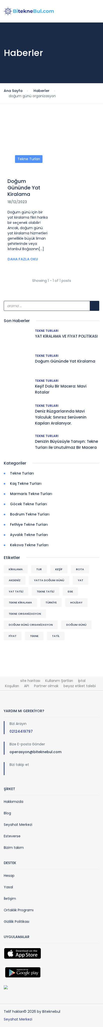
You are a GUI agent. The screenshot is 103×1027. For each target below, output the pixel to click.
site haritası (30, 680)
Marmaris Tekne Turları (31, 493)
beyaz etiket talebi (80, 685)
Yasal (8, 887)
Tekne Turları (29, 158)
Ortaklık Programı (19, 910)
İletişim (10, 898)
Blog (7, 813)
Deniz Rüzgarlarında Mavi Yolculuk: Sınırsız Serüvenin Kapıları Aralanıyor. (60, 417)
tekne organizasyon (25, 614)
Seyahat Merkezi (18, 824)
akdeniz (14, 580)
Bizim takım (14, 847)
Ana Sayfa (13, 90)
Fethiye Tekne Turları (29, 524)
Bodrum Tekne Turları (30, 514)
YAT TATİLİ (16, 591)
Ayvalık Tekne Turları (29, 534)
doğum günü (76, 625)
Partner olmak (46, 685)
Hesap (9, 875)
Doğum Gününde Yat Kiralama (24, 188)
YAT (80, 580)
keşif (58, 569)
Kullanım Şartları (59, 680)
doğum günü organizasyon (31, 625)
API (26, 685)
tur (39, 569)
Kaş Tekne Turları (26, 483)
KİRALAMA (16, 569)
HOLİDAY (76, 602)
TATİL (56, 636)
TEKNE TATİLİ (45, 591)
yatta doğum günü (49, 580)
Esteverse (12, 836)
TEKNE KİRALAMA (20, 602)
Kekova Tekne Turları (29, 544)
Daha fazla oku (23, 259)
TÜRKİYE (51, 602)
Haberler (42, 90)
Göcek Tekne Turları (28, 504)
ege (70, 591)
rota (80, 569)
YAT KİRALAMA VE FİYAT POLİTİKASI (66, 336)
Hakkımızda (13, 801)
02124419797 (21, 731)
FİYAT (12, 636)
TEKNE (34, 636)
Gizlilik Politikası (16, 921)
